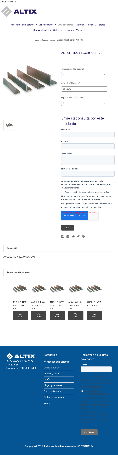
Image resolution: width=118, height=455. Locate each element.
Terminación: (72, 69)
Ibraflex (80, 24)
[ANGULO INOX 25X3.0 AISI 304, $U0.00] (20, 289)
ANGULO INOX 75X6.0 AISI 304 (75, 305)
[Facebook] (62, 236)
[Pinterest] (83, 236)
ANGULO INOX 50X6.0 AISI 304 (57, 305)
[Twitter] (78, 236)
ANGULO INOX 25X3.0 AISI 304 (20, 305)
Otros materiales (41, 30)
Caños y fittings (46, 24)
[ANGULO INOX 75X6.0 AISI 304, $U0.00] (76, 289)
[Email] (67, 236)
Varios (79, 30)
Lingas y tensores (96, 24)
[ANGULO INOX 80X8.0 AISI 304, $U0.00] (94, 289)
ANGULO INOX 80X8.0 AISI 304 (94, 305)
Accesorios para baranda (23, 24)
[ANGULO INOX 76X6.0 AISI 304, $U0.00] (39, 289)
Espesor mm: (72, 97)
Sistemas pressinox (62, 30)
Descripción (12, 248)
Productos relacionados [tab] (18, 272)
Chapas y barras (65, 24)
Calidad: (70, 83)
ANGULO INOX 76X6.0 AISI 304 (38, 305)
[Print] (73, 236)
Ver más (20, 315)
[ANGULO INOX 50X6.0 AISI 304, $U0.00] (57, 289)
